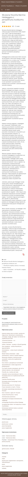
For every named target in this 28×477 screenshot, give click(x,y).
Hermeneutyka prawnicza (8, 396)
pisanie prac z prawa (7, 424)
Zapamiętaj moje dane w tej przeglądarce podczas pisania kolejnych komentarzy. (14, 308)
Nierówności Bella (10, 436)
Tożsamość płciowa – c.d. (8, 340)
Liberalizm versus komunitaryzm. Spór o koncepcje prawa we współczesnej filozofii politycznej (13, 375)
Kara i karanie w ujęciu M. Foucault (11, 392)
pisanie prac (5, 422)
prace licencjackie (6, 426)
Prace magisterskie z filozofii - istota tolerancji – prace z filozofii (14, 4)
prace (3, 464)
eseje (4, 259)
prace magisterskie (7, 428)
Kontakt (19, 475)
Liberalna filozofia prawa (8, 379)
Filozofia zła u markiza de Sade (10, 372)
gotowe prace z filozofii (8, 448)
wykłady (4, 468)
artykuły (4, 456)
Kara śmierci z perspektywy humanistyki (12, 362)
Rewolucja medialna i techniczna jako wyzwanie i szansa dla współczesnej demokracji (11, 359)
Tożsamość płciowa (7, 342)
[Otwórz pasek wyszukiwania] (2, 10)
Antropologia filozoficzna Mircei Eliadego (12, 402)
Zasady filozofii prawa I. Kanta (10, 394)
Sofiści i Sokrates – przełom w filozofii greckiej (14, 344)
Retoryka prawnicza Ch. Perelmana (11, 385)
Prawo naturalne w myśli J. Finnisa (11, 387)
